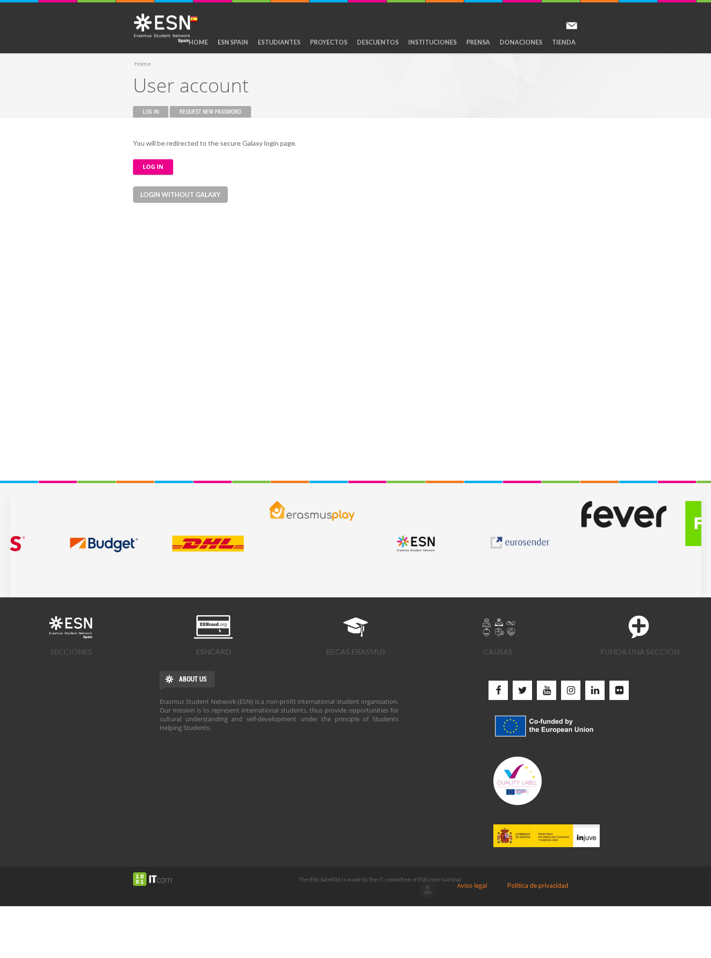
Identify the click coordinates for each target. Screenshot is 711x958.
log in (427, 889)
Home (198, 42)
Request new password (210, 111)
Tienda (564, 42)
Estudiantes (279, 42)
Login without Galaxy (180, 194)
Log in (155, 111)
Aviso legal (472, 885)
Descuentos (378, 42)
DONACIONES (521, 42)
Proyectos (328, 42)
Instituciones (432, 42)
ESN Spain (233, 42)
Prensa (478, 42)
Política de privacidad (537, 885)
